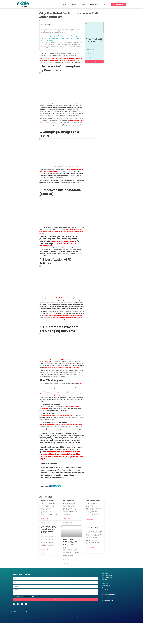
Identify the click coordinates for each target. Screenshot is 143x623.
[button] (81, 24)
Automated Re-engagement (109, 594)
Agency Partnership (107, 577)
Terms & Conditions (27, 596)
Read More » (45, 518)
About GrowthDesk (107, 575)
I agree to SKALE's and (26, 596)
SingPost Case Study (93, 500)
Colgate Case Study (47, 500)
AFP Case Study (68, 500)
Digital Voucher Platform (108, 592)
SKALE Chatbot (106, 585)
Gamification (105, 590)
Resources (104, 579)
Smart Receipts (106, 588)
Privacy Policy (37, 596)
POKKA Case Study (92, 528)
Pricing (104, 4)
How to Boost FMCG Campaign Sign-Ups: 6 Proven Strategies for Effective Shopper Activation (48, 530)
